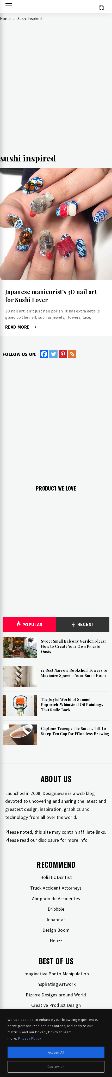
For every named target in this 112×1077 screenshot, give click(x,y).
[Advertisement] (56, 91)
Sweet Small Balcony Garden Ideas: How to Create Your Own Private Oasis (73, 646)
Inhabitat (56, 920)
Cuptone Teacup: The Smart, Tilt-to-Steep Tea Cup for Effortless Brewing (75, 731)
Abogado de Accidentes (56, 899)
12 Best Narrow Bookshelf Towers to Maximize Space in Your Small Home (74, 673)
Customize (56, 1066)
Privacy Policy (29, 1038)
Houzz (56, 941)
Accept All (56, 1052)
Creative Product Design (56, 1005)
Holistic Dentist (56, 877)
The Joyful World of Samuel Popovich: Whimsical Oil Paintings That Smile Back (72, 704)
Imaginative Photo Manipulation (56, 974)
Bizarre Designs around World (56, 995)
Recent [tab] (85, 624)
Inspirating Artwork (56, 984)
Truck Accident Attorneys (56, 888)
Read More (56, 224)
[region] (56, 1043)
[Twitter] (53, 354)
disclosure (48, 840)
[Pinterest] (63, 354)
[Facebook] (44, 354)
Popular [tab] (32, 625)
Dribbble (56, 909)
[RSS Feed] (72, 354)
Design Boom (56, 930)
